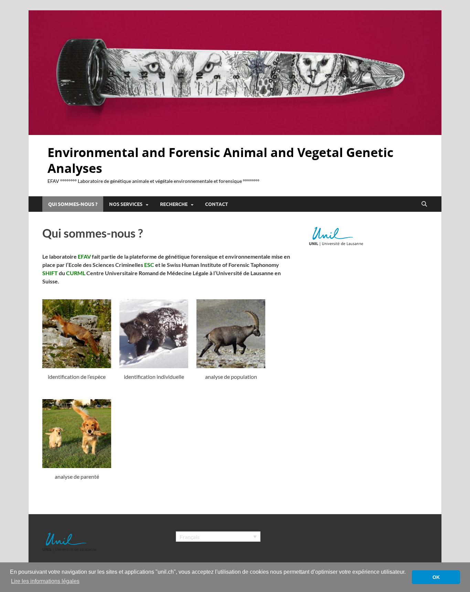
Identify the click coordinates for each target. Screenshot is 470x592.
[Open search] (424, 204)
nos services (125, 204)
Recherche (174, 204)
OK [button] (436, 577)
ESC (149, 264)
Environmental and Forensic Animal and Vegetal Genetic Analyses (220, 160)
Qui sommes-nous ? (72, 204)
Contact (216, 204)
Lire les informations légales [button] (45, 581)
